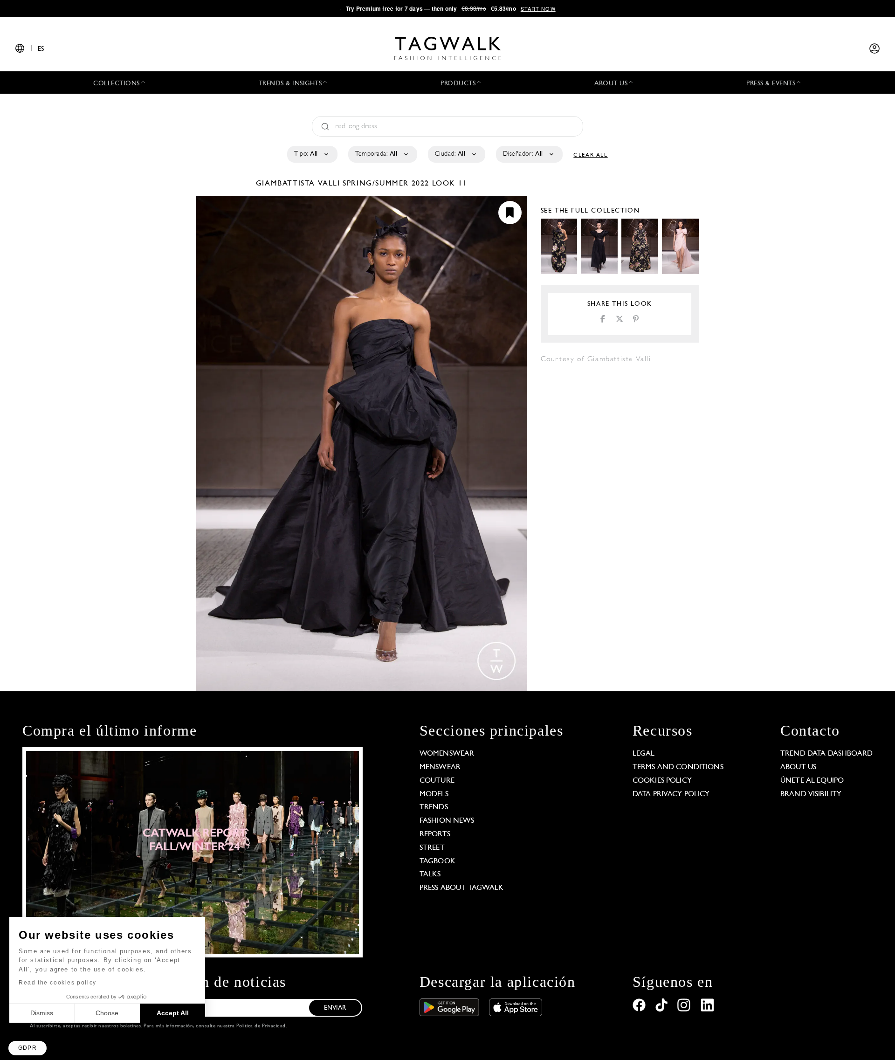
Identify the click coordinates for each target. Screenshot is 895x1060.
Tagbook (437, 861)
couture (437, 781)
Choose (107, 1013)
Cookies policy (662, 781)
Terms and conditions (678, 767)
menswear (440, 767)
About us (798, 767)
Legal (644, 753)
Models (434, 794)
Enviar (335, 1008)
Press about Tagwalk (462, 888)
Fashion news (447, 821)
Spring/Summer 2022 (386, 183)
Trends (434, 807)
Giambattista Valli (299, 183)
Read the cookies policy (57, 982)
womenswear (447, 753)
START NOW (538, 8)
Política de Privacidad (261, 1026)
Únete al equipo (812, 781)
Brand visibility (810, 794)
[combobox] (311, 154)
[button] (27, 1048)
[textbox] (311, 154)
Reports (435, 834)
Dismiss (41, 1013)
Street (432, 848)
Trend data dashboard (826, 753)
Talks (430, 874)
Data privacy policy (671, 794)
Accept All (173, 1013)
